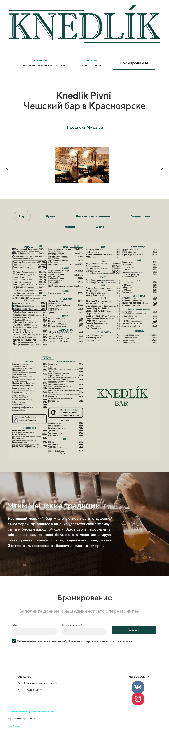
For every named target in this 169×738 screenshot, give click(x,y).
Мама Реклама (14, 726)
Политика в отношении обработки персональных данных (32, 711)
